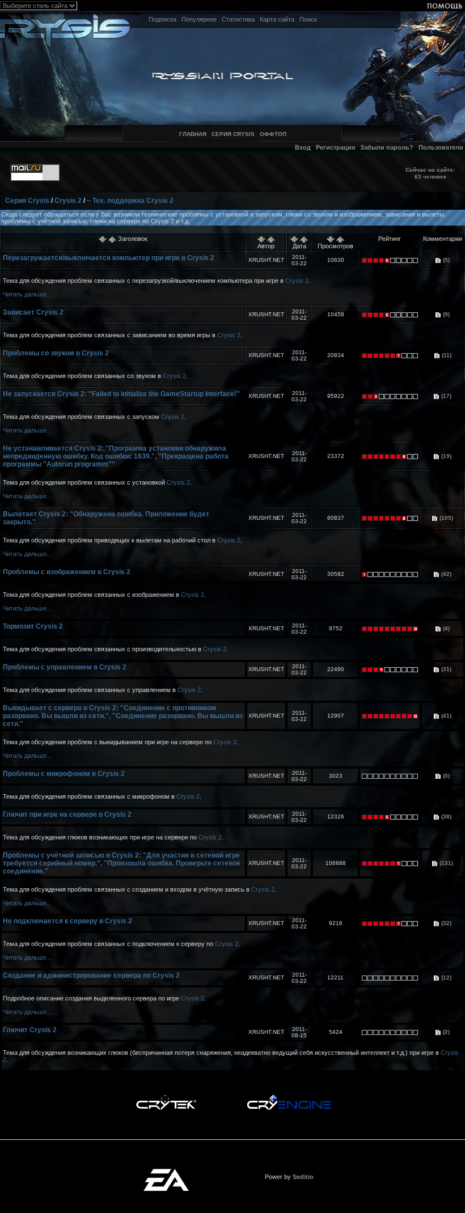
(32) (445, 923)
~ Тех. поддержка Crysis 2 (130, 201)
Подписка (162, 19)
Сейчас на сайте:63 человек (430, 173)
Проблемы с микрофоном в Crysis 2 (64, 774)
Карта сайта (277, 19)
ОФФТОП (273, 134)
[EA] (166, 1172)
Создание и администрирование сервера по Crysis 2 (91, 975)
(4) (445, 628)
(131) (445, 863)
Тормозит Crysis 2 (33, 626)
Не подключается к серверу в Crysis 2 (67, 921)
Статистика (238, 19)
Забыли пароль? (386, 147)
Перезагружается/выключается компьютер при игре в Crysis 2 (108, 258)
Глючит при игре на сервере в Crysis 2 (67, 814)
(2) (445, 1032)
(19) (445, 456)
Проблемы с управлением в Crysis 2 (64, 667)
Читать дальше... (27, 294)
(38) (445, 816)
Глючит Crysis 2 (30, 1030)
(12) (445, 977)
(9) (445, 314)
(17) (445, 396)
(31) (445, 669)
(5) (445, 260)
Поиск (308, 19)
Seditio (303, 1176)
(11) (445, 355)
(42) (445, 574)
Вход (303, 147)
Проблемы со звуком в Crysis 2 (56, 353)
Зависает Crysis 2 (33, 312)
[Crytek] (166, 1097)
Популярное (199, 19)
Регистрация (335, 147)
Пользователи (440, 147)
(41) (445, 715)
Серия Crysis (27, 201)
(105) (445, 518)
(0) (445, 776)
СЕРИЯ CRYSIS (233, 134)
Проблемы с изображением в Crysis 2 (66, 572)
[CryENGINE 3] (288, 1097)
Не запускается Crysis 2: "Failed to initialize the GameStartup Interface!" (121, 394)
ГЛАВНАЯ (192, 134)
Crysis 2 (68, 201)
